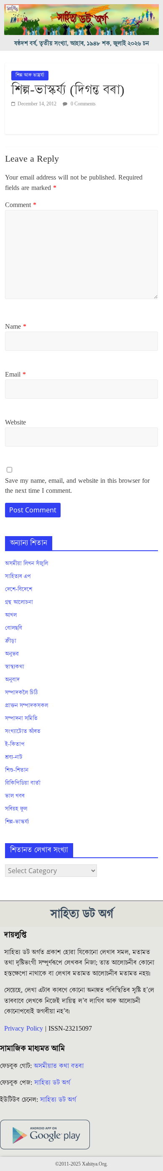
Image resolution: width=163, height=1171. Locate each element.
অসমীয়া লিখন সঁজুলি (26, 563)
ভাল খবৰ (15, 796)
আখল (11, 615)
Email (15, 374)
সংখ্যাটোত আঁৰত (23, 731)
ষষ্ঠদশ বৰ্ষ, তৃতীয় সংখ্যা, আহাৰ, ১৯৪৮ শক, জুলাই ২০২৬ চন (81, 43)
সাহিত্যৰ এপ (18, 576)
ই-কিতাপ (15, 744)
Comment (20, 205)
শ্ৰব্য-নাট (14, 757)
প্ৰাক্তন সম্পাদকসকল (26, 706)
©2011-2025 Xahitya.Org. (81, 1164)
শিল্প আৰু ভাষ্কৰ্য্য (29, 75)
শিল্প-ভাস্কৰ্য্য (17, 822)
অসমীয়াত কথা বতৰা (60, 1066)
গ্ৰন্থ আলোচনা (19, 602)
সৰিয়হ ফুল (16, 809)
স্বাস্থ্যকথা (14, 667)
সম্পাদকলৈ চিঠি (21, 693)
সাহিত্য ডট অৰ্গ (52, 1082)
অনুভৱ (12, 654)
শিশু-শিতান (16, 770)
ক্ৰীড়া (10, 641)
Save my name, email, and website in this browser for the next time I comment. (77, 485)
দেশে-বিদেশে (18, 589)
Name (15, 326)
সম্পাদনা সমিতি (21, 718)
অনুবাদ (12, 680)
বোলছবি (13, 628)
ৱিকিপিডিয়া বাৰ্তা (23, 783)
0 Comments (82, 103)
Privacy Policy (23, 1028)
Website (15, 422)
